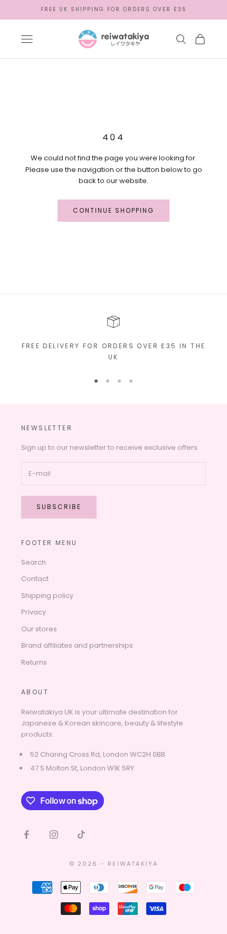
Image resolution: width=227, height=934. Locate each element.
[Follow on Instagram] (54, 834)
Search (33, 562)
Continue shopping (114, 210)
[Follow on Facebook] (26, 834)
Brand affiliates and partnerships (77, 645)
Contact (35, 579)
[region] (113, 338)
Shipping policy (47, 596)
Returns (34, 662)
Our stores (39, 629)
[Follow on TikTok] (81, 834)
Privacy (33, 612)
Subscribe (58, 506)
